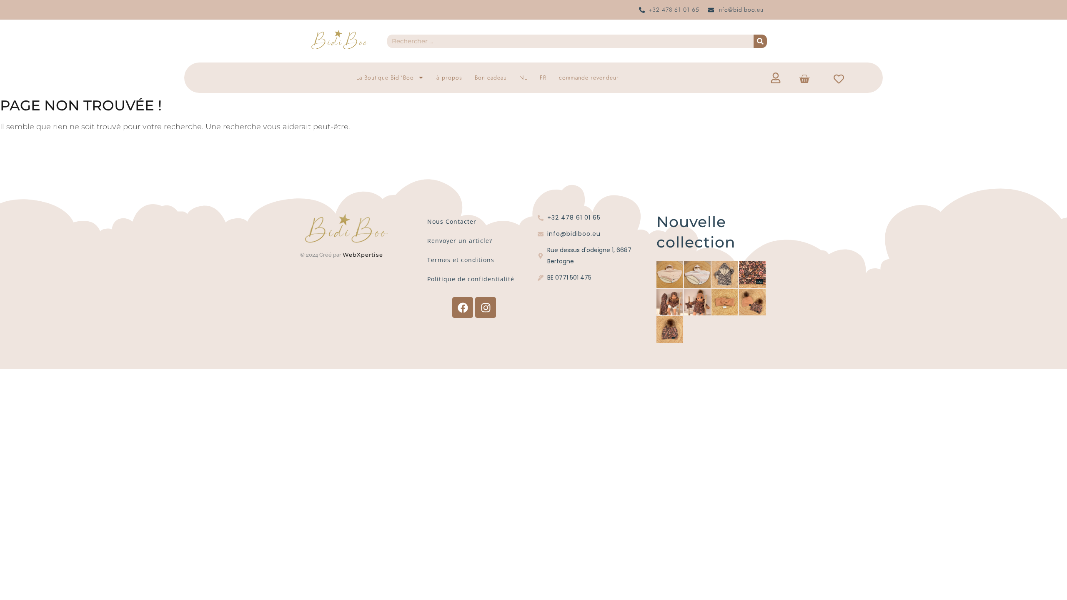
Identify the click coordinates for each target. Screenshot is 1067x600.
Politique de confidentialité (470, 279)
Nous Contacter (451, 221)
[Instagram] (485, 307)
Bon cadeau (491, 77)
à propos (449, 77)
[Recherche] (760, 41)
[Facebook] (462, 307)
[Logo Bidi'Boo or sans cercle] (339, 39)
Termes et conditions (460, 260)
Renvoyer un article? (459, 241)
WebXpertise (364, 254)
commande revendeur (589, 77)
